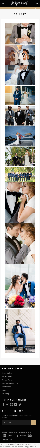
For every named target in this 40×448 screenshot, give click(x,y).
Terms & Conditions (10, 383)
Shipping (5, 394)
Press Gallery (7, 373)
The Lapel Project (12, 432)
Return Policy (7, 376)
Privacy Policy (7, 380)
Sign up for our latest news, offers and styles (17, 416)
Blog (4, 390)
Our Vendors (7, 387)
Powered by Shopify (25, 432)
